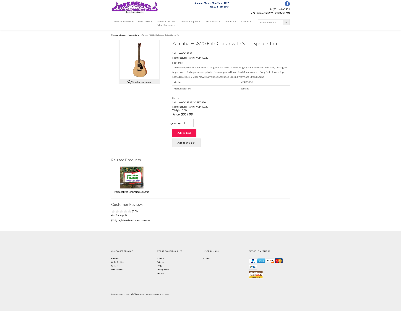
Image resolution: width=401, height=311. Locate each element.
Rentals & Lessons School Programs (166, 23)
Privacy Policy (163, 269)
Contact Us (115, 258)
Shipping (160, 258)
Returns (160, 262)
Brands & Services (123, 21)
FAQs (159, 266)
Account (245, 21)
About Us (230, 21)
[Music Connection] (139, 7)
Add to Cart (184, 132)
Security (160, 273)
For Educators (212, 21)
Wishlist (114, 266)
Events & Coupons (189, 21)
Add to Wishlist (186, 142)
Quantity (175, 123)
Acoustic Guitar (134, 35)
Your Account (116, 269)
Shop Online (144, 21)
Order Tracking (117, 262)
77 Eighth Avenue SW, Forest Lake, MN (270, 12)
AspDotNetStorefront (161, 294)
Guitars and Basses (118, 35)
